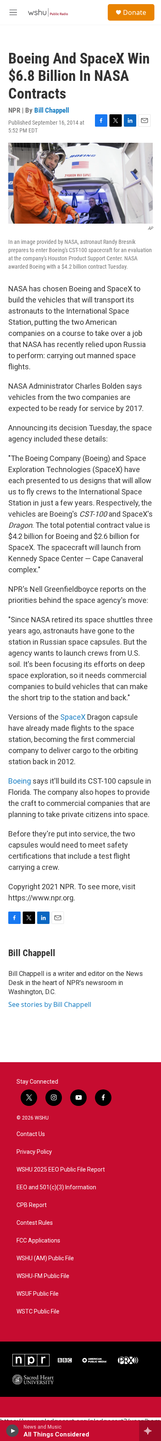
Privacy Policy (34, 1152)
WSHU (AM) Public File (45, 1258)
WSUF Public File (38, 1294)
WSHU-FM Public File (43, 1276)
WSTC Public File (38, 1312)
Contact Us (31, 1134)
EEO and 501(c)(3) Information (56, 1187)
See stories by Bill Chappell (49, 1004)
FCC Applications (38, 1241)
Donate (134, 12)
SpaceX (72, 717)
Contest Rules (35, 1223)
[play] (12, 1431)
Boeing (19, 781)
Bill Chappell (51, 110)
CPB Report (32, 1205)
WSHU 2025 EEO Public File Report (61, 1170)
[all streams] (150, 1430)
